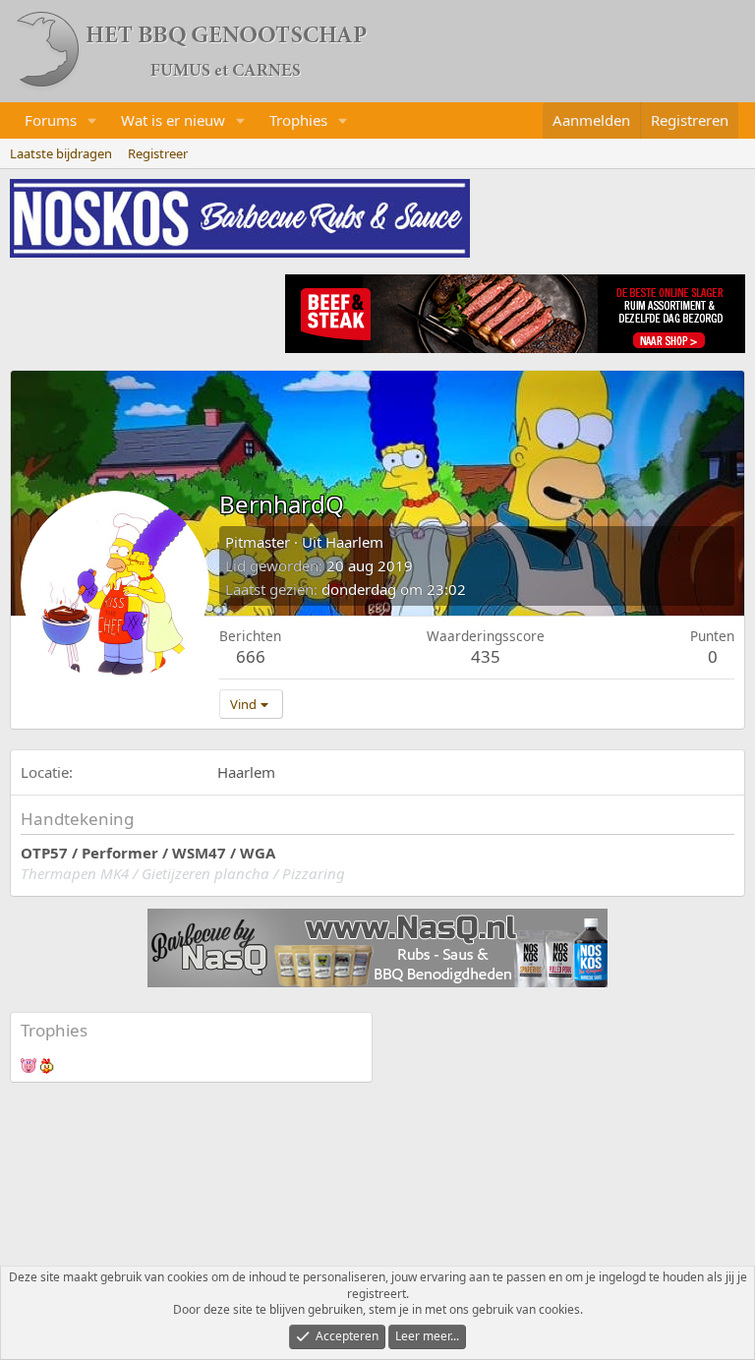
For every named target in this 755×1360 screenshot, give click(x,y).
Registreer (158, 153)
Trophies (298, 120)
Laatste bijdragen (61, 153)
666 (250, 656)
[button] (92, 120)
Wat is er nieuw (173, 120)
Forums (51, 120)
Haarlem (354, 542)
